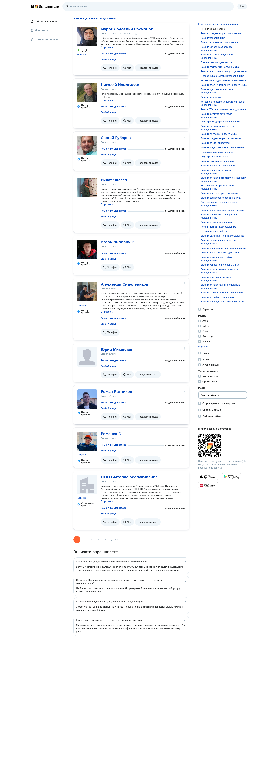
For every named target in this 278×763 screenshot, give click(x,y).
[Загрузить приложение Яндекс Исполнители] (222, 445)
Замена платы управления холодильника (224, 84)
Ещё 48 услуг (108, 154)
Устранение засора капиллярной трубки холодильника (223, 103)
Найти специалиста (46, 21)
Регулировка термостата (214, 156)
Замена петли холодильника (216, 222)
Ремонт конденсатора (113, 53)
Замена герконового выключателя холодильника (219, 271)
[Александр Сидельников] (87, 291)
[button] (110, 67)
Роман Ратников (116, 391)
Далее (114, 539)
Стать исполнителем (47, 39)
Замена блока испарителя (215, 143)
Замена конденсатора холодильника (221, 138)
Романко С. (111, 434)
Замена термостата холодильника (220, 66)
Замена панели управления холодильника (216, 279)
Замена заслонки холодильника (218, 165)
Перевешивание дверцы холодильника (222, 75)
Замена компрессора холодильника (220, 197)
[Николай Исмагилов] (87, 92)
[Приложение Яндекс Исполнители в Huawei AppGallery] (208, 485)
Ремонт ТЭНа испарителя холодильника (223, 109)
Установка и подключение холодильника (223, 80)
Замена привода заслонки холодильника (223, 301)
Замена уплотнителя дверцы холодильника (217, 56)
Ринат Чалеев (114, 180)
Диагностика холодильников (216, 62)
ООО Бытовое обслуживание (129, 477)
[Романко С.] (87, 441)
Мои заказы (42, 30)
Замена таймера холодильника (218, 161)
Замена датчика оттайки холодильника (222, 235)
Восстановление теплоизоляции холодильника (219, 204)
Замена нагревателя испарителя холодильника (219, 216)
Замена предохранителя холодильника (222, 147)
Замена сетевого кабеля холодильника (222, 292)
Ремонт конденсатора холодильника (221, 33)
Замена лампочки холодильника (219, 133)
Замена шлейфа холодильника (218, 297)
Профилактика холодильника (217, 152)
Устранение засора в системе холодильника (217, 187)
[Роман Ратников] (87, 399)
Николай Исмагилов (120, 85)
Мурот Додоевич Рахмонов (127, 29)
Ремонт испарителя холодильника (220, 252)
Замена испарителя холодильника (220, 264)
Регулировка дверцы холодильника (220, 121)
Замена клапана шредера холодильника (223, 248)
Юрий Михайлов (117, 349)
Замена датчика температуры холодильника (217, 128)
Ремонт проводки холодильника (218, 226)
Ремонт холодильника (213, 37)
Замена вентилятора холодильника (220, 193)
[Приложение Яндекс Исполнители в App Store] (208, 476)
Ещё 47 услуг (108, 324)
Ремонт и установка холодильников (218, 24)
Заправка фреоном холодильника (219, 42)
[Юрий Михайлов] (87, 357)
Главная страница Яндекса (32, 6)
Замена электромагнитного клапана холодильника (220, 286)
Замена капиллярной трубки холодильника (216, 259)
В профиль (107, 47)
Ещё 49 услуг (108, 59)
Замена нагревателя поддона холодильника (217, 172)
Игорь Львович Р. (118, 242)
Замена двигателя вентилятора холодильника (218, 242)
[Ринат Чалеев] (87, 187)
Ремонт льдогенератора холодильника (222, 210)
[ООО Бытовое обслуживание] (87, 484)
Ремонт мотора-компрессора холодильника (216, 48)
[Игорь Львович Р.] (87, 249)
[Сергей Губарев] (87, 145)
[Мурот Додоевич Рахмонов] (87, 36)
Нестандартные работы (214, 231)
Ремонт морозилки (211, 97)
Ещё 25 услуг (108, 513)
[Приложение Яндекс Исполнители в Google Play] (231, 476)
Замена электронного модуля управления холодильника (224, 179)
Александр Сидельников (124, 284)
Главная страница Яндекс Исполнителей (45, 6)
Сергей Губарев (116, 138)
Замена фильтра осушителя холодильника (216, 115)
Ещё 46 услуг (108, 112)
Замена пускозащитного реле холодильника (217, 91)
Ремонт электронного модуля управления (224, 71)
